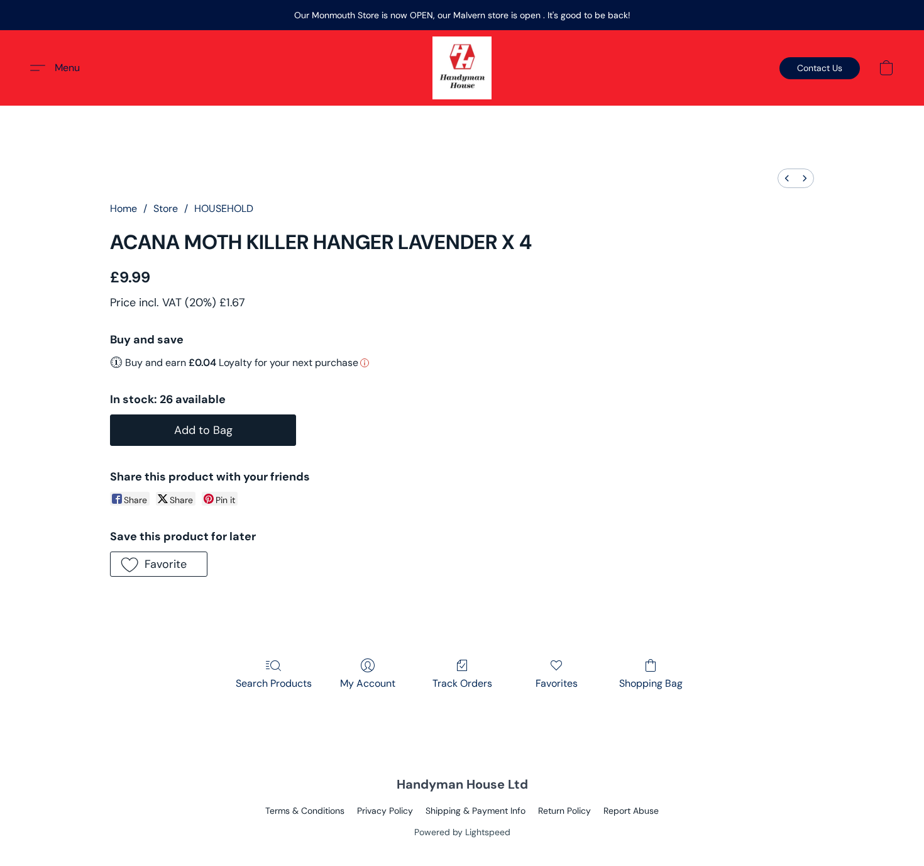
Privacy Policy (385, 810)
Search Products (274, 683)
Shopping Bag (651, 683)
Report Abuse (631, 810)
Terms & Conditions (304, 810)
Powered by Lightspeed (462, 832)
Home (123, 208)
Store (165, 208)
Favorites (557, 683)
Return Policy (564, 810)
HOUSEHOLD (223, 208)
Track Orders (462, 683)
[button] (461, 67)
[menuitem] (787, 178)
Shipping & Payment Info (475, 810)
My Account (367, 683)
